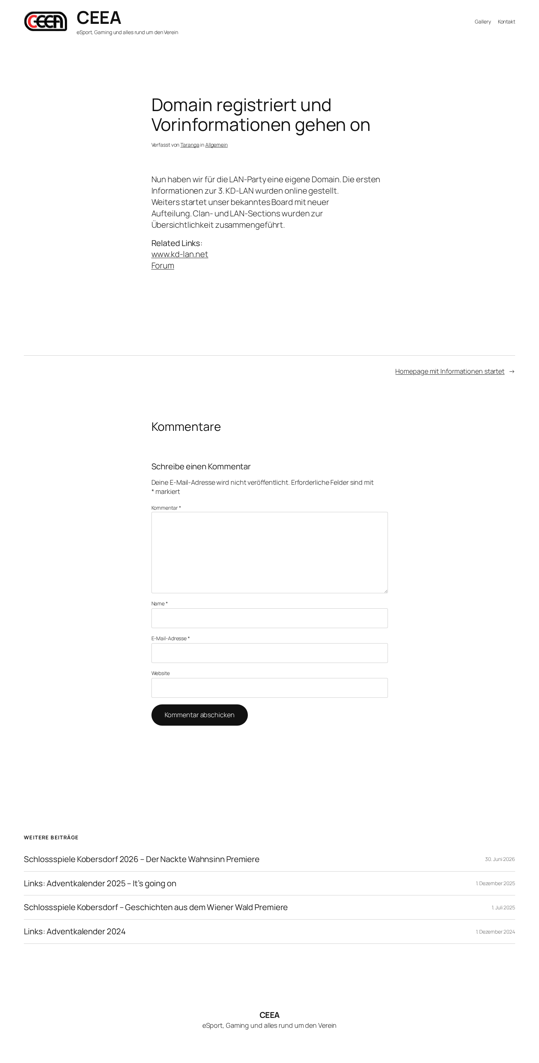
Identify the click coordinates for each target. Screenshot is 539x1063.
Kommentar (166, 507)
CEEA (99, 17)
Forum (163, 265)
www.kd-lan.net (180, 254)
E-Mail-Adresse (170, 638)
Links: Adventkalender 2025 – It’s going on (100, 883)
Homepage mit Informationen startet (450, 371)
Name (159, 603)
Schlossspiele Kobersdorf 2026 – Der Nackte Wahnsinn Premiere (142, 859)
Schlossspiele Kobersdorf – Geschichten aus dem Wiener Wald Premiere (156, 907)
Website (160, 673)
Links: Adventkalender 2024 (74, 931)
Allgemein (216, 144)
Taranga (189, 144)
